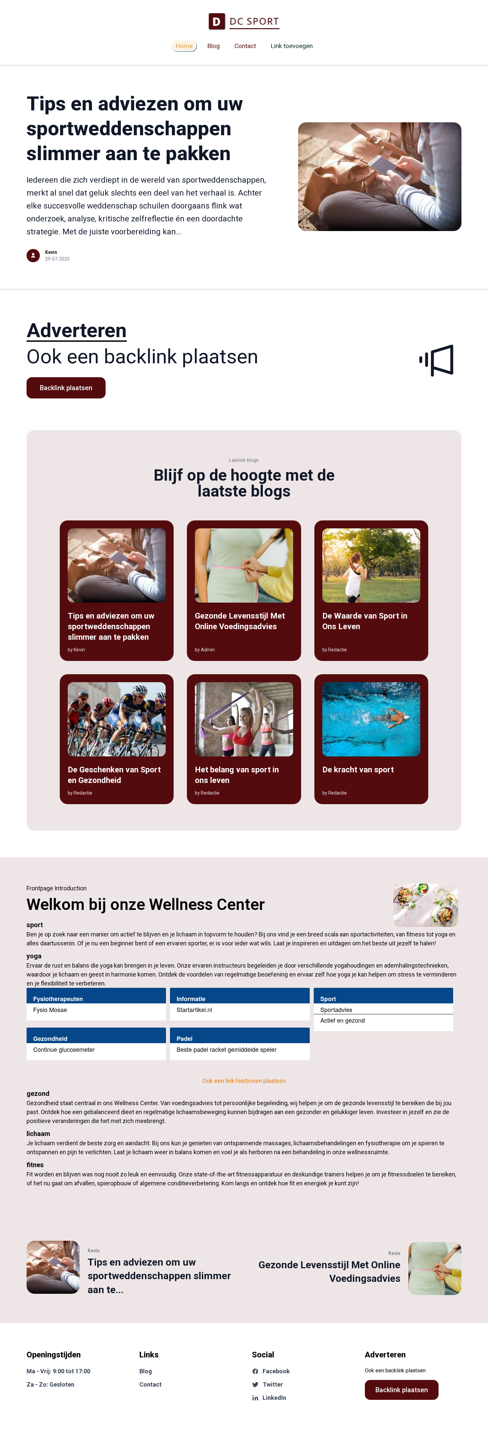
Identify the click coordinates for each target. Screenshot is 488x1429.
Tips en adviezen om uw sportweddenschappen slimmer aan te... (159, 1275)
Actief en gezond (342, 1020)
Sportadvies (336, 1009)
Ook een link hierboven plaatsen (244, 1080)
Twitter (273, 1384)
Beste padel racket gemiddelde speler (227, 1049)
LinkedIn (274, 1397)
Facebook (276, 1371)
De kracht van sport (358, 769)
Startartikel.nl (194, 1009)
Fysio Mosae (50, 1009)
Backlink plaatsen (66, 388)
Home (184, 46)
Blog (213, 46)
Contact (245, 46)
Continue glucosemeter (64, 1049)
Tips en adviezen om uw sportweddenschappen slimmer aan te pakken (135, 128)
